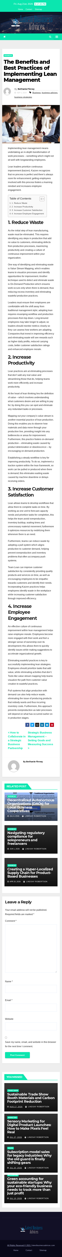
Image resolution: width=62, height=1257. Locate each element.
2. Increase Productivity (22, 207)
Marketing (12, 1117)
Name (9, 981)
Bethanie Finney (26, 89)
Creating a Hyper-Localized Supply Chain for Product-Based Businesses (30, 872)
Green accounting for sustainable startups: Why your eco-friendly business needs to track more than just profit (29, 1186)
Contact (29, 9)
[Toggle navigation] (57, 37)
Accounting (13, 1175)
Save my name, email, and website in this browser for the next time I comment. (30, 1044)
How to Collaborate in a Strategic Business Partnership (17, 740)
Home (20, 9)
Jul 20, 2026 (16, 1168)
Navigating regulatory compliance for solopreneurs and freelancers (26, 838)
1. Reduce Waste (19, 203)
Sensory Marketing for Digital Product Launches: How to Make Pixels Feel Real (29, 1126)
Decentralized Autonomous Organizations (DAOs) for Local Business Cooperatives (30, 805)
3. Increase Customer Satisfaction (27, 210)
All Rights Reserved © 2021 (19, 1245)
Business (8, 55)
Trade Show (13, 1090)
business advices (49, 92)
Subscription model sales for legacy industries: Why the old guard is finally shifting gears (29, 1157)
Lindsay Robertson (35, 816)
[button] (50, 36)
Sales (10, 1148)
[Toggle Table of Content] (40, 198)
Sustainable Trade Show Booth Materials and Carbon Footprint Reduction (31, 1098)
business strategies (23, 97)
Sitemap (38, 9)
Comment (10, 921)
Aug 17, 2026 (16, 1107)
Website (9, 1019)
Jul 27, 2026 (16, 1137)
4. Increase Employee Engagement (28, 213)
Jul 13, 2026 (16, 1198)
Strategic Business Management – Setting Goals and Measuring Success (40, 738)
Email (8, 1000)
